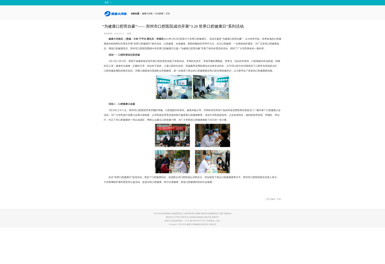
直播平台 (215, 217)
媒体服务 (200, 217)
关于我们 (177, 217)
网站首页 (169, 217)
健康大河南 (147, 13)
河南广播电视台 (225, 213)
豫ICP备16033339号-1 (198, 221)
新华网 (191, 213)
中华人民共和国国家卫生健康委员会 (168, 213)
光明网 (197, 213)
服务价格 (208, 217)
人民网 (185, 213)
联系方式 (185, 217)
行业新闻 (159, 13)
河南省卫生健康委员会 (209, 213)
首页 (107, 3)
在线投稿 (193, 217)
